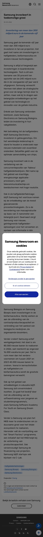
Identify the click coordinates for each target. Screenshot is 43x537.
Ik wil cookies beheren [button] (21, 286)
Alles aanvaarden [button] (21, 294)
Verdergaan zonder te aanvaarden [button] (21, 279)
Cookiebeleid (14, 269)
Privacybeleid (26, 267)
